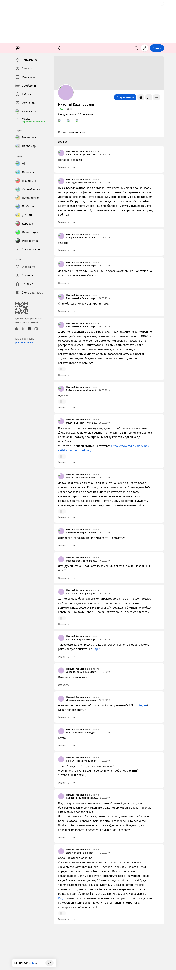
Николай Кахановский (78, 151)
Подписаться (125, 97)
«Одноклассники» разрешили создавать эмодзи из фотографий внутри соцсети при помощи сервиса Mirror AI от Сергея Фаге (82, 700)
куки (34, 963)
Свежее (62, 141)
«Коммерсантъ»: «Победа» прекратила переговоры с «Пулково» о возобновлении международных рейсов (82, 732)
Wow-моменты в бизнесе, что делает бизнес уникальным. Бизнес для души (82, 852)
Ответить (63, 167)
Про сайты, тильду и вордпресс (82, 593)
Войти (156, 48)
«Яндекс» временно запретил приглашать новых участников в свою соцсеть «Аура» (82, 672)
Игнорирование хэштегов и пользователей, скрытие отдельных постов (82, 237)
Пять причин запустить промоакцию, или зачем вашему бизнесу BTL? (82, 154)
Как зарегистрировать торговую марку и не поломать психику (82, 639)
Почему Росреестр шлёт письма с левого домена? (82, 760)
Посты (62, 132)
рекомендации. (24, 342)
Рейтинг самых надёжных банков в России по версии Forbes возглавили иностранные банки (82, 390)
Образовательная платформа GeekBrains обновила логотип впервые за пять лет (82, 560)
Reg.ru (97, 649)
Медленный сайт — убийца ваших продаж (82, 423)
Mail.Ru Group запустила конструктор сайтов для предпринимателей (82, 477)
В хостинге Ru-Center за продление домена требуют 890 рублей (82, 265)
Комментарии (77, 132)
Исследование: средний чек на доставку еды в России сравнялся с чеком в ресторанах (82, 182)
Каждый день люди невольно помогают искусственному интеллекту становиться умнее (82, 798)
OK (49, 963)
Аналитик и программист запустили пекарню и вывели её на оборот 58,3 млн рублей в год (82, 532)
